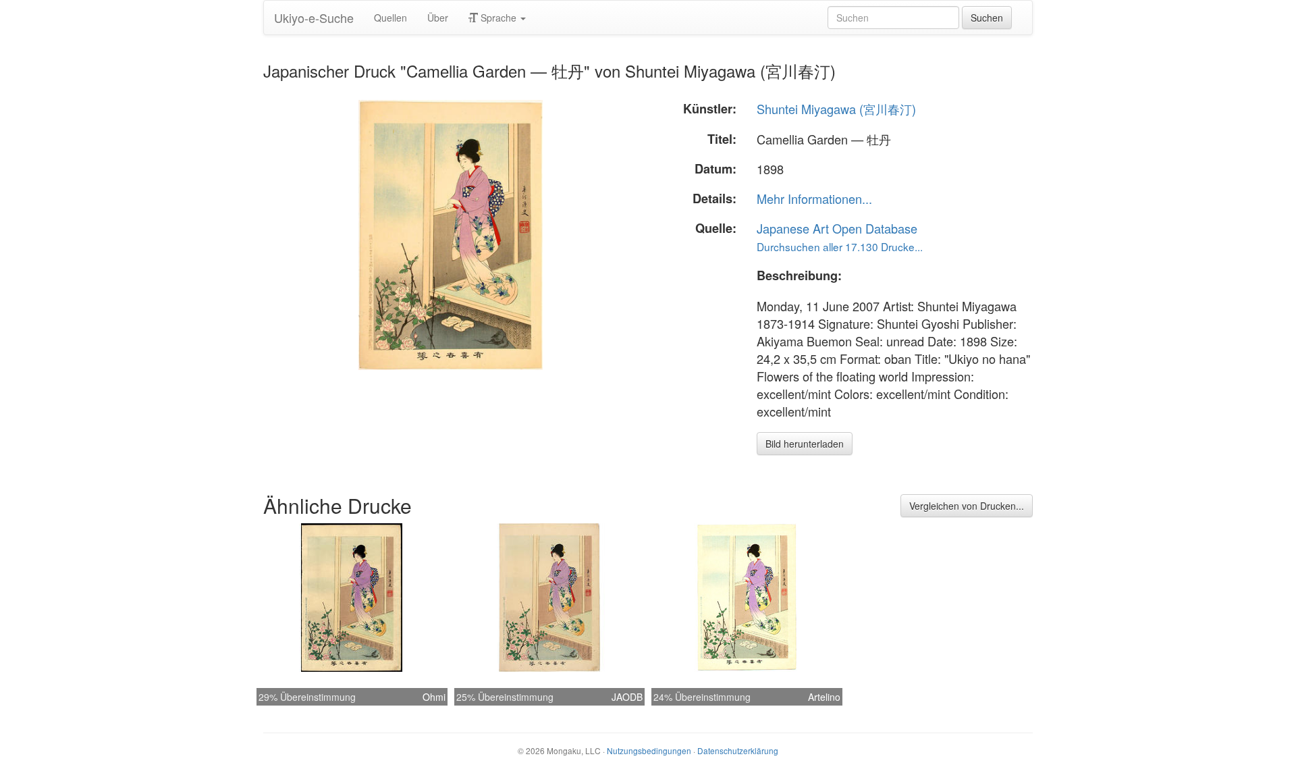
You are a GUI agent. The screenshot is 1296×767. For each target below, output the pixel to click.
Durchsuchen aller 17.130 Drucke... (840, 246)
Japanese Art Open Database (837, 228)
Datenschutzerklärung (737, 750)
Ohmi (434, 697)
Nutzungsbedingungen (649, 750)
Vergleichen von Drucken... (966, 505)
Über (437, 17)
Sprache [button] (498, 17)
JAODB (627, 697)
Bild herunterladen (804, 443)
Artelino (824, 697)
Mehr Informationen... (814, 198)
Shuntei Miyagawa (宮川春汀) (836, 108)
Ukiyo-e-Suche (314, 17)
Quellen (390, 17)
